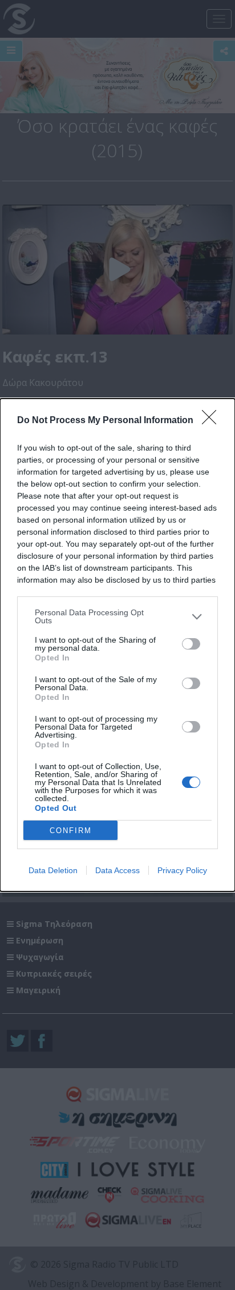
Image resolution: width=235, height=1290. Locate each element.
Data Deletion (53, 870)
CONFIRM (71, 830)
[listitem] (117, 616)
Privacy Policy (182, 870)
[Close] (213, 421)
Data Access (117, 870)
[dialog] (117, 645)
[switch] (191, 644)
